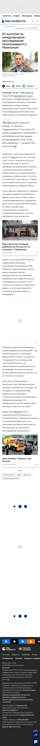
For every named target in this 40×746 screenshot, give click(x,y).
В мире (34, 655)
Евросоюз (27, 475)
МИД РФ (18, 412)
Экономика (26, 655)
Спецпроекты (7, 658)
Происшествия (8, 475)
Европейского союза (23, 96)
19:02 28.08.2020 (8, 26)
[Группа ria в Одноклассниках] (31, 641)
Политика (5, 655)
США (19, 475)
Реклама (18, 658)
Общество (15, 655)
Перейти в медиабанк (9, 76)
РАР (15, 146)
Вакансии (5, 668)
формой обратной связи (11, 727)
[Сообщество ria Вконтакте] (23, 641)
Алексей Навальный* (11, 478)
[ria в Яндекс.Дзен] (14, 641)
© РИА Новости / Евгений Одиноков (13, 74)
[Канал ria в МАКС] (6, 641)
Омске (14, 157)
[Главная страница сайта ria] (13, 21)
